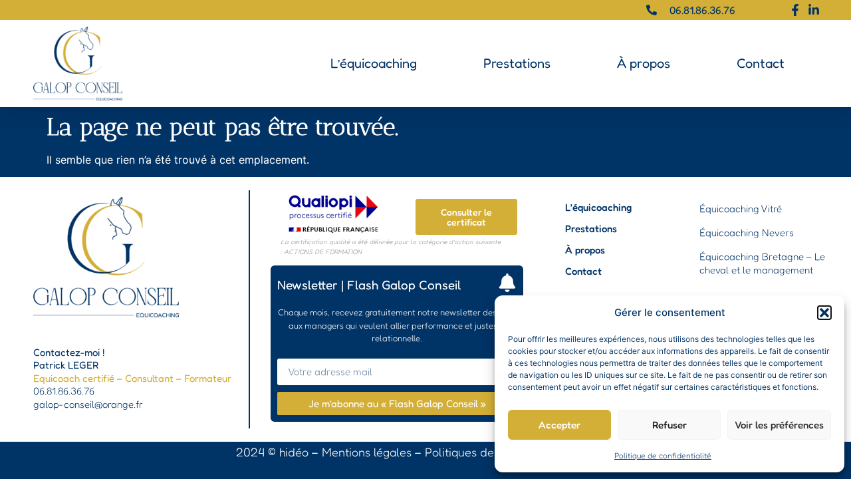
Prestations (516, 63)
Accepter (559, 424)
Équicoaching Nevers (746, 232)
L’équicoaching (373, 63)
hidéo (293, 451)
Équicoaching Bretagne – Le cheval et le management (762, 263)
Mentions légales (367, 451)
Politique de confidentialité (662, 455)
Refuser (669, 424)
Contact (761, 63)
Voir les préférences (779, 424)
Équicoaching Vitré (740, 208)
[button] (824, 312)
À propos (643, 63)
